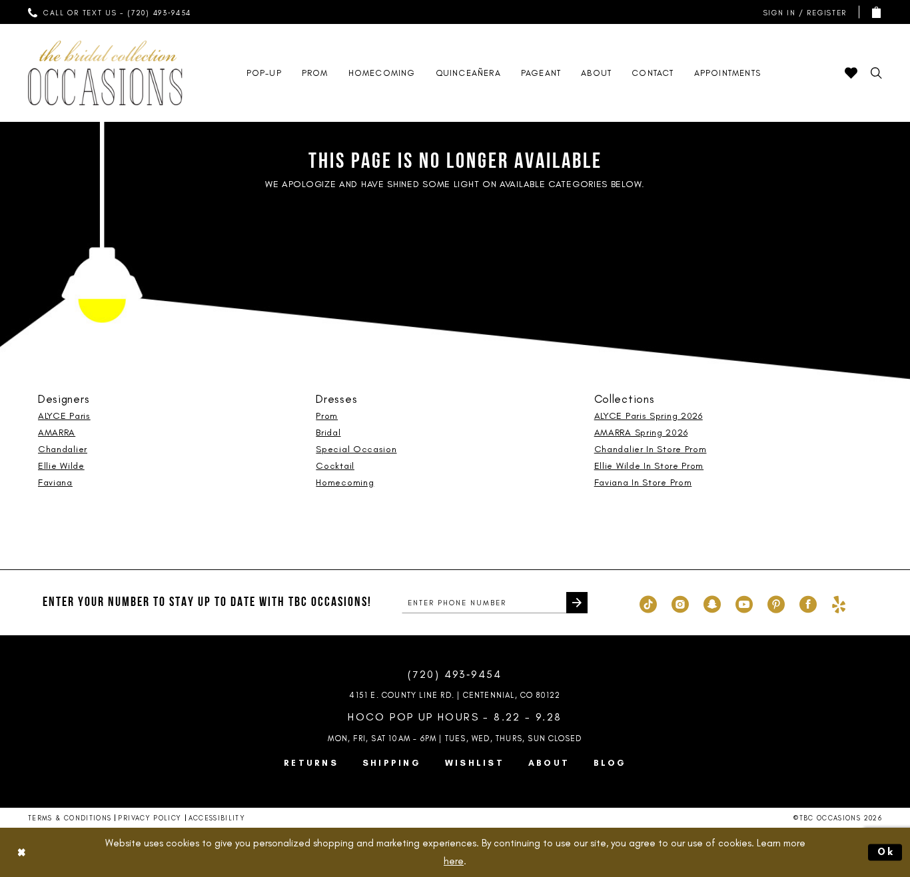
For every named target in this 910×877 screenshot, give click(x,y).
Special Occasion (356, 449)
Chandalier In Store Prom (650, 449)
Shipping (391, 763)
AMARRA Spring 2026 (641, 432)
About (549, 763)
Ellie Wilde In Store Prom (649, 465)
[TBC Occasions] (105, 73)
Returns (311, 763)
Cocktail (335, 465)
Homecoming (345, 482)
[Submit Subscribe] (577, 602)
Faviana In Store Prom (643, 482)
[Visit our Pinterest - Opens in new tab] (776, 602)
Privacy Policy (149, 818)
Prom (327, 416)
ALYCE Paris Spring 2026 (648, 416)
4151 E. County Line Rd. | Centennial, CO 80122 (454, 695)
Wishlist (474, 763)
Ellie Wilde (61, 465)
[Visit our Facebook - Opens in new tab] (808, 602)
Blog (610, 763)
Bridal (328, 432)
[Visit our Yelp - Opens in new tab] (839, 602)
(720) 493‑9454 (455, 674)
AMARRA (56, 432)
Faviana (55, 482)
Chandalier (62, 449)
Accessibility (217, 818)
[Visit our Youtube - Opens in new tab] (744, 602)
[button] (802, 12)
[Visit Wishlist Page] (851, 73)
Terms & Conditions (69, 818)
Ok (886, 852)
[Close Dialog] (21, 852)
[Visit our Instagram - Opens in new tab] (680, 602)
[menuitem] (110, 12)
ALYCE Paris (64, 416)
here (454, 861)
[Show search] (876, 73)
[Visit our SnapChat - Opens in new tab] (712, 602)
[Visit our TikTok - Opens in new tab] (648, 602)
